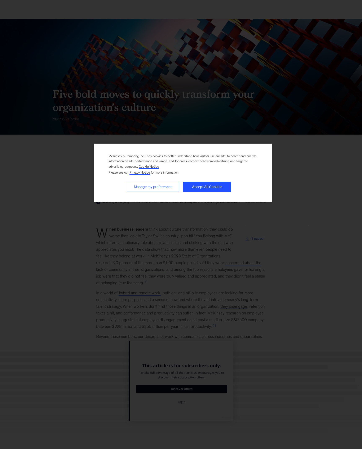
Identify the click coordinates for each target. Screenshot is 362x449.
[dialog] (183, 173)
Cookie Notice (149, 166)
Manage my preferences (153, 187)
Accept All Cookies (207, 187)
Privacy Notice (139, 172)
